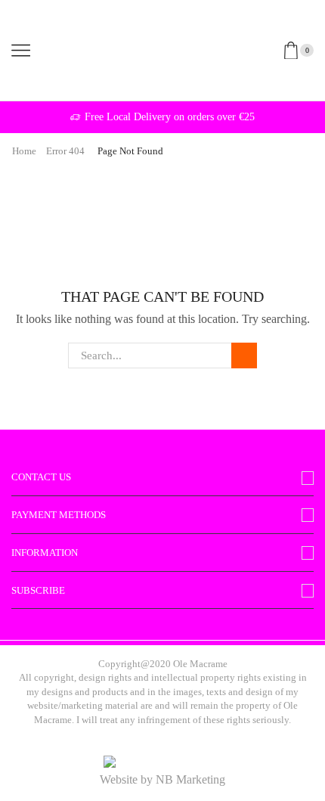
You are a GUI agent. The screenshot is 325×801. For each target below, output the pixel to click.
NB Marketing (190, 779)
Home (24, 151)
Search (244, 355)
